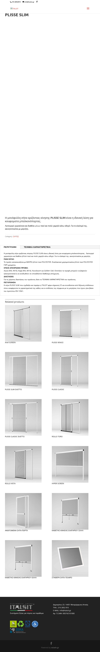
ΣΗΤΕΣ (16, 236)
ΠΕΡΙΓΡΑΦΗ (10, 247)
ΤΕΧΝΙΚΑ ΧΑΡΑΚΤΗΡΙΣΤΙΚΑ (37, 247)
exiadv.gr (55, 647)
